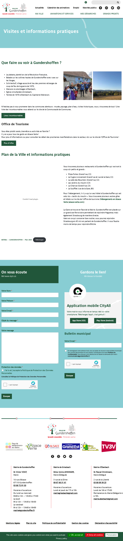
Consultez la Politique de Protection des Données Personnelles (23, 377)
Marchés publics (90, 8)
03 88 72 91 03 (19, 485)
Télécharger (39, 240)
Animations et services (62, 14)
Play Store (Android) (105, 320)
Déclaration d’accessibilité (106, 523)
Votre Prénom (7, 301)
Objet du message (9, 320)
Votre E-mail (7, 311)
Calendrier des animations (58, 8)
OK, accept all (77, 535)
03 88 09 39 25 (100, 482)
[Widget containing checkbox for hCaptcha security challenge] (19, 384)
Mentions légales (13, 523)
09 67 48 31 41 (59, 482)
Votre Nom (6, 291)
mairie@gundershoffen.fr (24, 510)
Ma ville (39, 14)
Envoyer (6, 396)
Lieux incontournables (13, 115)
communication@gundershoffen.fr (79, 356)
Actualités (39, 8)
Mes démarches (88, 14)
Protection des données (12, 367)
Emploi (76, 8)
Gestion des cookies (80, 523)
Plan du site (31, 523)
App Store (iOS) (79, 320)
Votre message (7, 330)
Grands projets (111, 14)
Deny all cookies (95, 535)
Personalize (112, 535)
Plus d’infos (9, 143)
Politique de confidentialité (54, 523)
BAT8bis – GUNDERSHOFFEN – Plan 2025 (16, 240)
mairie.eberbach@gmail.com (106, 499)
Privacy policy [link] (61, 538)
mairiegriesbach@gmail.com (65, 493)
